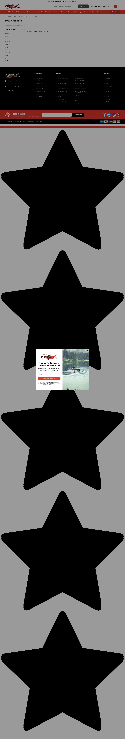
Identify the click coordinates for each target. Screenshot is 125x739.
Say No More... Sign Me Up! (49, 378)
